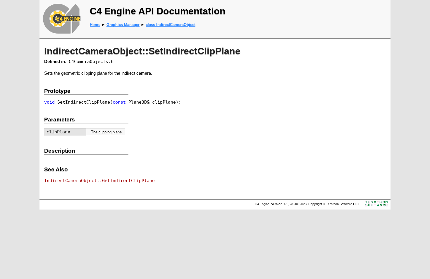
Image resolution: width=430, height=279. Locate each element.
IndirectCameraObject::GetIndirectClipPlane (99, 180)
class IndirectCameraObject (170, 24)
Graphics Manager (123, 24)
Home (95, 24)
